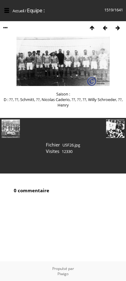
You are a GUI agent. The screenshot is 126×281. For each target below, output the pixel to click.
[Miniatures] (92, 27)
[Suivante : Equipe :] (117, 27)
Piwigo (63, 273)
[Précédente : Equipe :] (104, 27)
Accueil (18, 11)
